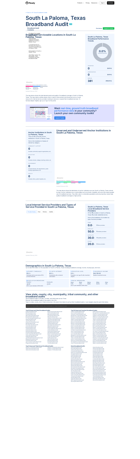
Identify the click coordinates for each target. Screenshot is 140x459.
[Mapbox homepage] (29, 82)
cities (42, 298)
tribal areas (55, 298)
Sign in (103, 2)
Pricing (87, 2)
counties (46, 298)
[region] (54, 62)
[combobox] (70, 306)
